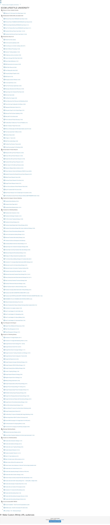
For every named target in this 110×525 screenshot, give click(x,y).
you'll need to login (60, 519)
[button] (1, 1)
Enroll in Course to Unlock (55, 521)
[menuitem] (1, 3)
